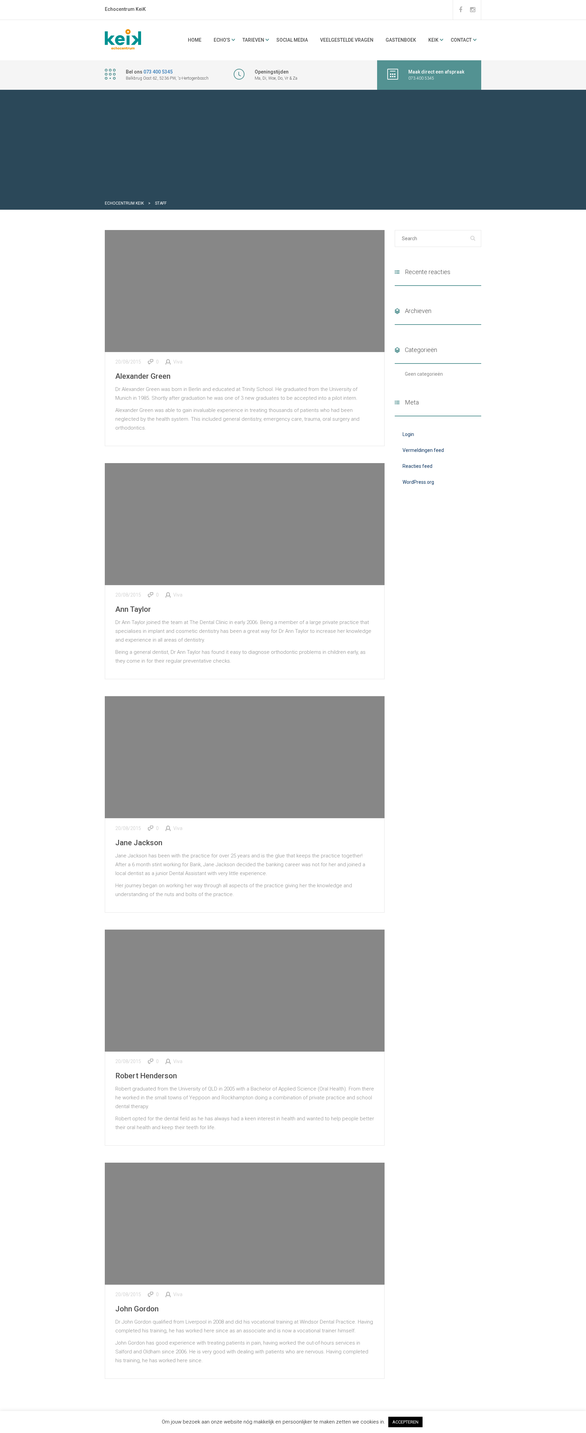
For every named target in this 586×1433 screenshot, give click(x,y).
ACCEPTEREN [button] (405, 1422)
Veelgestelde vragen (346, 40)
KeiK (433, 40)
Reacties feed (417, 466)
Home (194, 40)
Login (408, 434)
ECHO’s (222, 40)
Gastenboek (401, 40)
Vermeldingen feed (423, 450)
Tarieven (253, 40)
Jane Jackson (138, 842)
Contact (461, 40)
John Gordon (137, 1309)
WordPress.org (418, 482)
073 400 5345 (158, 72)
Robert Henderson (146, 1076)
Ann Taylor (133, 609)
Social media (292, 40)
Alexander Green (143, 376)
